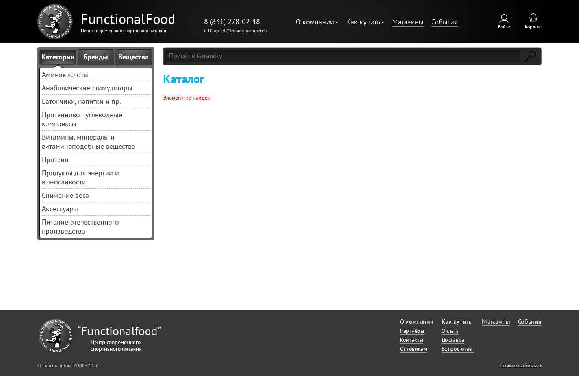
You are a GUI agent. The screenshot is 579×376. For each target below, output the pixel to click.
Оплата (450, 330)
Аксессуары (60, 208)
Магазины (407, 21)
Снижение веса (65, 195)
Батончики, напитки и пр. (81, 101)
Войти (504, 26)
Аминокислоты (65, 74)
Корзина (533, 26)
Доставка (453, 339)
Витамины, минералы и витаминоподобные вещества (88, 142)
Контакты (411, 339)
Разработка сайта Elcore (521, 365)
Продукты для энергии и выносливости (80, 177)
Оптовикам (413, 348)
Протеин (55, 159)
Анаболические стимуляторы (87, 87)
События (444, 21)
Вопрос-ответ (458, 348)
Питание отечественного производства (80, 226)
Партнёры (412, 330)
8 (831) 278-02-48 (232, 21)
